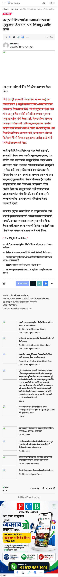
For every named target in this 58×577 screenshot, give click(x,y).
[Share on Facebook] (10, 37)
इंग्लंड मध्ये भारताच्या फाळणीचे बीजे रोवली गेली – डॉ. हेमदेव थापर (28, 252)
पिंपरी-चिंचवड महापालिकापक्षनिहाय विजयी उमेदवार (36, 470)
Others (21, 401)
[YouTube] (50, 489)
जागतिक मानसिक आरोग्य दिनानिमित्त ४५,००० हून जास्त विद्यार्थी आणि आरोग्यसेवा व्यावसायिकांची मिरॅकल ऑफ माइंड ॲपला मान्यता (36, 444)
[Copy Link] (18, 37)
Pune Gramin (23, 332)
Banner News (24, 361)
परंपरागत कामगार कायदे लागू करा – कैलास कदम (23, 264)
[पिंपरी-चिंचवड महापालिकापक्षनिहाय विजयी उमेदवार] (10, 474)
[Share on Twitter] (14, 37)
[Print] (23, 37)
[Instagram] (54, 489)
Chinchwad (35, 329)
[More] (27, 37)
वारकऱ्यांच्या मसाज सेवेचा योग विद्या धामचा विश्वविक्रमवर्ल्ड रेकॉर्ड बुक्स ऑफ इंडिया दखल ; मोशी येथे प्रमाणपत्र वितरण (37, 409)
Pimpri (7, 14)
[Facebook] (43, 489)
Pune (48, 345)
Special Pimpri (34, 332)
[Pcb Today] (14, 3)
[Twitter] (46, 489)
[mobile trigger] (5, 3)
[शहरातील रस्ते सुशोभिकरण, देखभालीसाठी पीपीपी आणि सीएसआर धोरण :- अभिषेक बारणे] (10, 358)
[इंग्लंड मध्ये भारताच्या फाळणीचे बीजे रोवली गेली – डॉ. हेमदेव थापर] (10, 342)
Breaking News (24, 329)
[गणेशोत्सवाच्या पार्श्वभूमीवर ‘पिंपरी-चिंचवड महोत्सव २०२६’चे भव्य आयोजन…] (10, 326)
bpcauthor (13, 44)
